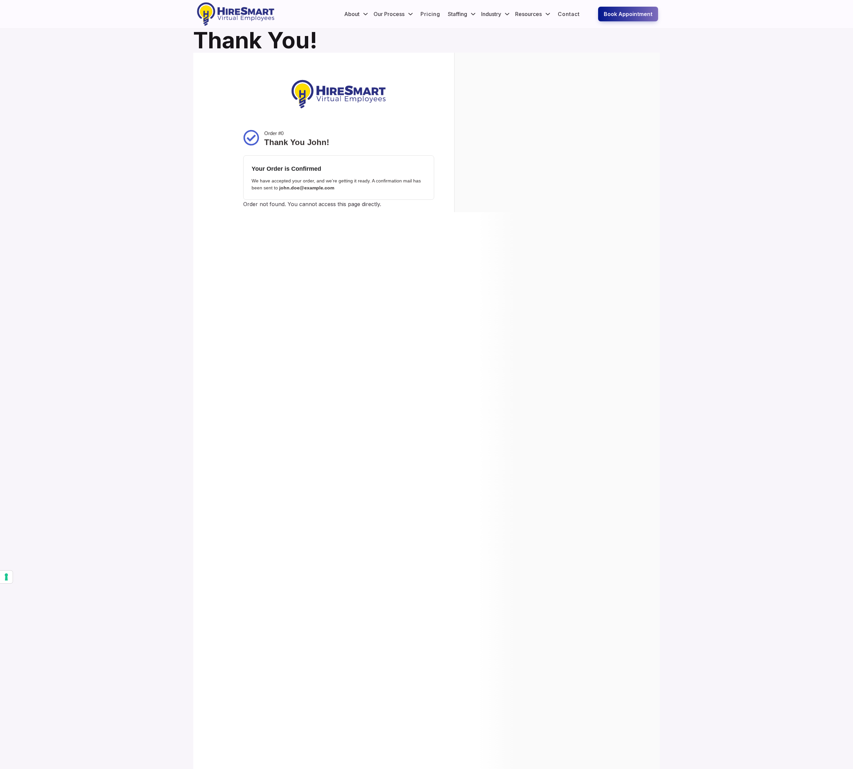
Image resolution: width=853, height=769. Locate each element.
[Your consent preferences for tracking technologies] (6, 577)
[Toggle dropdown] (365, 14)
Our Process (389, 14)
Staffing (457, 14)
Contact (569, 14)
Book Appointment (628, 14)
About (352, 14)
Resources (528, 14)
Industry (491, 14)
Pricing (430, 14)
